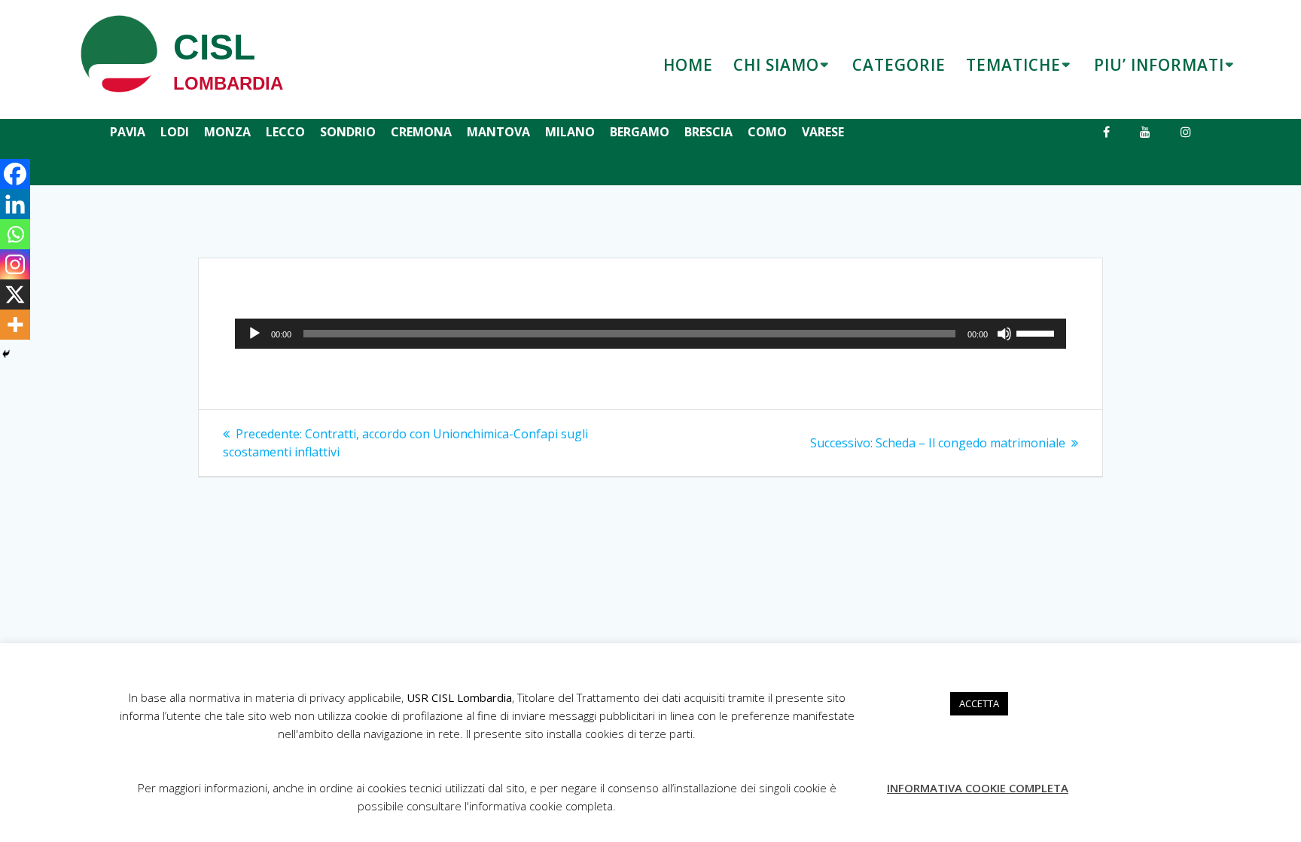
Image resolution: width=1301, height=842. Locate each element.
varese (823, 132)
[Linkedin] (15, 204)
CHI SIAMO (776, 64)
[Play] (254, 333)
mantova (498, 132)
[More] (15, 325)
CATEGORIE (899, 64)
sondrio (348, 132)
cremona (421, 132)
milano (570, 132)
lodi (174, 132)
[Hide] (6, 354)
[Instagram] (15, 264)
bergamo (639, 132)
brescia (708, 132)
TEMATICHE (1013, 64)
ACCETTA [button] (979, 703)
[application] (650, 334)
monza (227, 132)
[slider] (1037, 332)
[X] (15, 294)
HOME (688, 64)
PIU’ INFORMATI (1159, 64)
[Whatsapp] (15, 234)
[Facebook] (15, 174)
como (767, 132)
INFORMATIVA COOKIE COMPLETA (977, 787)
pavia (127, 132)
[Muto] (1004, 333)
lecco (285, 132)
